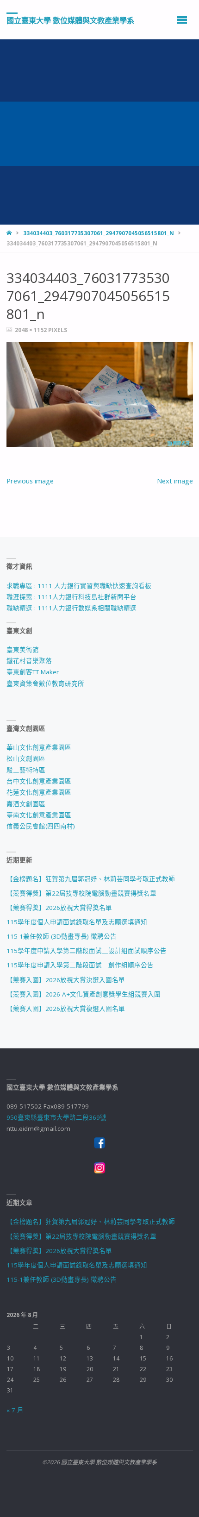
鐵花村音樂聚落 (29, 661)
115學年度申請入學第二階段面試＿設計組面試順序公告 (86, 951)
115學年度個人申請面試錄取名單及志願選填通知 (76, 922)
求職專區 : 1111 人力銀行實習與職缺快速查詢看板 (78, 586)
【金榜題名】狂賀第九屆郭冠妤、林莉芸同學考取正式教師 (90, 879)
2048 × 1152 (31, 330)
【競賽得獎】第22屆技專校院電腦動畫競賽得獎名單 (81, 893)
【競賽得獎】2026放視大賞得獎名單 (59, 907)
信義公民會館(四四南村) (40, 826)
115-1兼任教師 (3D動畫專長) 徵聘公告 (61, 936)
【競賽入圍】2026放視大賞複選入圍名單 (65, 1008)
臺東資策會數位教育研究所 (45, 683)
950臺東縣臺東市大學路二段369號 (56, 1117)
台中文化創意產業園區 (38, 781)
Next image (175, 480)
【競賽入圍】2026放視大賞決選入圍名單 (65, 980)
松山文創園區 (25, 758)
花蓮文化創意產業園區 (38, 792)
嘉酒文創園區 (25, 804)
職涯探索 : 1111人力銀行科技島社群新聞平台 (71, 597)
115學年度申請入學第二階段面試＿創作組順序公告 (80, 965)
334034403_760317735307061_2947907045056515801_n (98, 233)
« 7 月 (15, 1410)
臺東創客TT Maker (32, 672)
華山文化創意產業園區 (38, 747)
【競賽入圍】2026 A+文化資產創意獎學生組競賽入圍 (83, 994)
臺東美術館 (22, 650)
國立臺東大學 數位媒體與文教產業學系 (70, 20)
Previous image (30, 480)
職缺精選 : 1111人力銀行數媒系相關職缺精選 (71, 608)
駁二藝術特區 (25, 770)
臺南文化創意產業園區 (38, 815)
